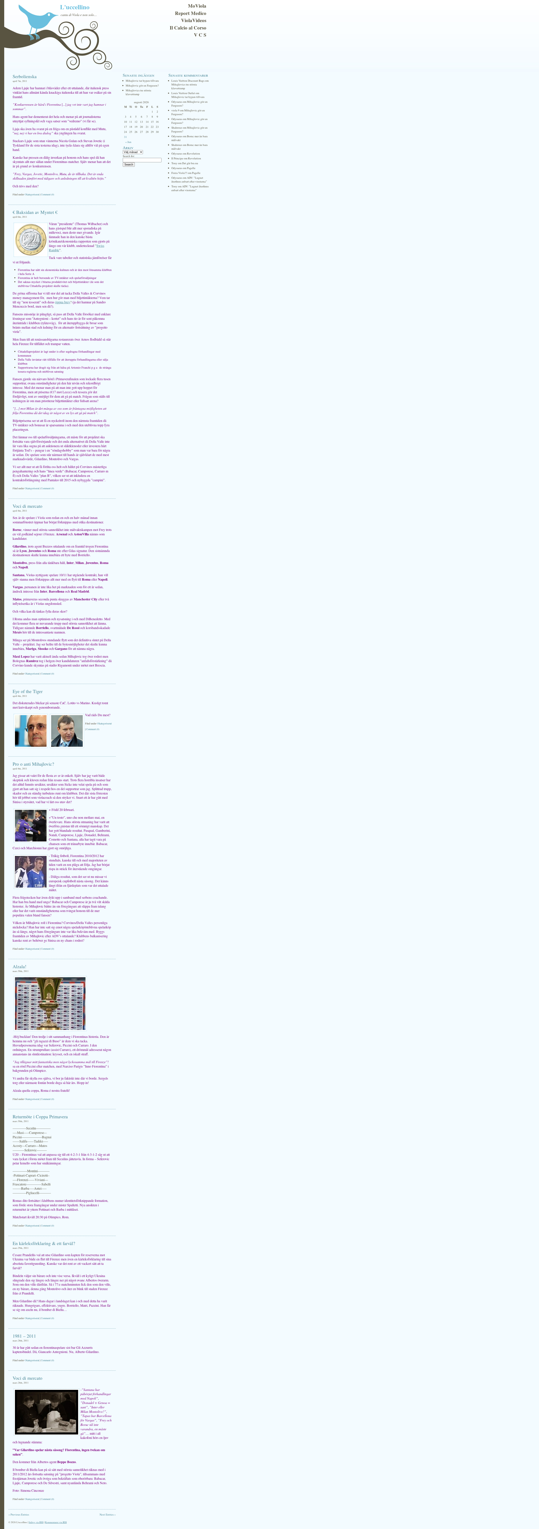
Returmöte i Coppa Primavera (40, 1116)
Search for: (129, 156)
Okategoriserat (32, 194)
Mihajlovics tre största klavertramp (138, 92)
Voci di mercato (27, 506)
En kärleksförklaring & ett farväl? (44, 1243)
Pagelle (191, 168)
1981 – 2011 (24, 1336)
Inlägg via (36, 1522)
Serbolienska (25, 76)
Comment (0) (47, 194)
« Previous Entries (18, 1514)
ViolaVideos (193, 20)
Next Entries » (108, 1514)
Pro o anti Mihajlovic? (33, 764)
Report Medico (190, 13)
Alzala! (19, 966)
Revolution (193, 153)
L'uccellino (74, 6)
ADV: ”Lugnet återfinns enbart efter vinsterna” (189, 179)
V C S (200, 34)
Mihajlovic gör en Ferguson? (142, 85)
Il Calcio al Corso (188, 27)
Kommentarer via (56, 1522)
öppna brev (62, 302)
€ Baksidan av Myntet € (35, 212)
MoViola (197, 5)
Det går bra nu (190, 163)
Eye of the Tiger (28, 691)
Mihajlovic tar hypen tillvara (142, 81)
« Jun (128, 142)
